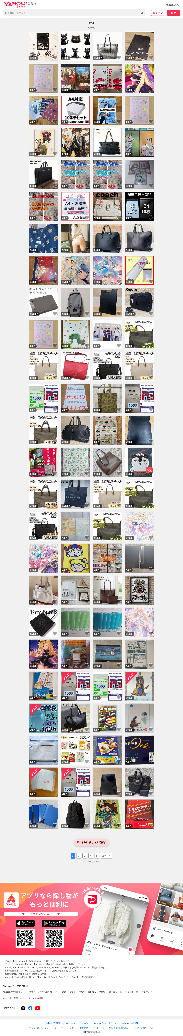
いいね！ (54, 57)
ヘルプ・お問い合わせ (143, 1028)
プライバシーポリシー (40, 1028)
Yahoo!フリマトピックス (72, 992)
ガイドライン (98, 1028)
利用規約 (84, 1028)
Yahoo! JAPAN (173, 5)
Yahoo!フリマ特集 (96, 992)
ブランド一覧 (131, 992)
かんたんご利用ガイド (13, 998)
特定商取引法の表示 (118, 1028)
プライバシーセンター (65, 1028)
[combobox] (74, 12)
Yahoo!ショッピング (105, 1023)
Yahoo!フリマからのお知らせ (42, 992)
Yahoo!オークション (77, 1023)
